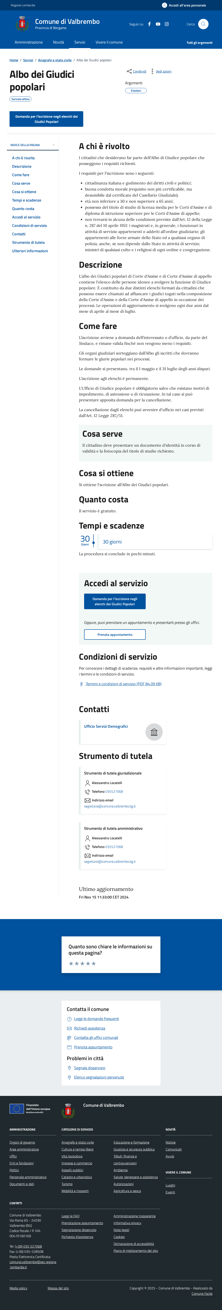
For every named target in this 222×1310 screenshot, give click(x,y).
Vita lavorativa (72, 1156)
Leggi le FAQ (71, 1216)
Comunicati (174, 1149)
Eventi (170, 1192)
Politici (14, 1170)
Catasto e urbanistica (77, 1177)
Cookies (119, 1236)
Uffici (13, 1156)
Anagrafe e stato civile (55, 60)
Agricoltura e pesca (127, 1190)
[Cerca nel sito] (203, 24)
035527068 (114, 791)
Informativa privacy (127, 1222)
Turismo (67, 1183)
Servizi (28, 60)
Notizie (171, 1142)
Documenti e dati (22, 1183)
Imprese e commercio (77, 1163)
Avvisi (170, 1156)
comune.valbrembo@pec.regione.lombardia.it (33, 1264)
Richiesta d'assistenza (77, 1236)
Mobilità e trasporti (75, 1190)
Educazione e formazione (131, 1142)
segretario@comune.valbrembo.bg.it (110, 806)
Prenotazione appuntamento (82, 1222)
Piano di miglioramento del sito (136, 1250)
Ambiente (121, 1170)
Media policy (18, 1288)
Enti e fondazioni (22, 1163)
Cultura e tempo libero (77, 1149)
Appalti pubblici (72, 1170)
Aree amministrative (24, 1149)
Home (14, 60)
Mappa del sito (58, 1288)
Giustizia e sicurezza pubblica (134, 1149)
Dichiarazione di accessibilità (134, 1243)
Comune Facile (202, 1293)
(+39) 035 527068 (28, 1246)
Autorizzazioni (124, 1183)
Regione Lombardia (23, 5)
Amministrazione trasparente (135, 1216)
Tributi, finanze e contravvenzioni (125, 1160)
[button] (184, 5)
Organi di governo (22, 1142)
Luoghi (170, 1185)
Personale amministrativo (28, 1177)
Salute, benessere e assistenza (136, 1177)
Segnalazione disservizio (79, 1229)
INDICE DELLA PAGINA (25, 145)
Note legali (121, 1229)
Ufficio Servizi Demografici (106, 726)
